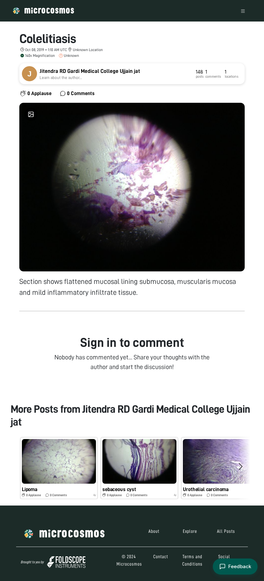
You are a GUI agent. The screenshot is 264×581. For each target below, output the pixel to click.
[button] (59, 468)
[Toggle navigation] (242, 11)
